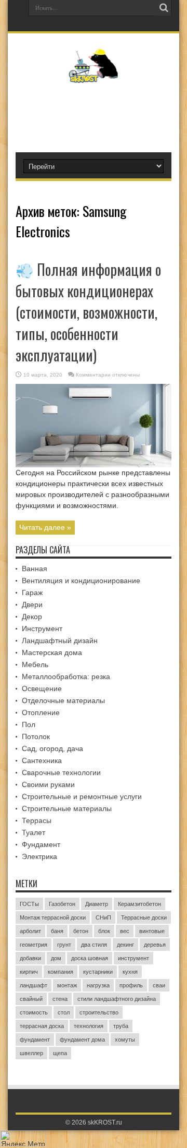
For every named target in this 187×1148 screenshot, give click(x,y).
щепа (60, 1053)
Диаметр (96, 904)
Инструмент (42, 628)
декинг (125, 944)
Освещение (42, 688)
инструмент (133, 958)
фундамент (35, 1039)
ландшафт (33, 985)
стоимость (34, 1012)
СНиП (103, 917)
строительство (98, 1012)
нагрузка (98, 985)
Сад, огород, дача (52, 748)
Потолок (36, 736)
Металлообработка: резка (66, 676)
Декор (32, 616)
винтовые (152, 931)
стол (64, 1012)
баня (57, 931)
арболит (30, 931)
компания (60, 972)
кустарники (98, 972)
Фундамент (41, 844)
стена (60, 999)
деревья (155, 944)
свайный (31, 999)
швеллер (31, 1053)
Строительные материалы (67, 808)
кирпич (29, 972)
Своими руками (48, 784)
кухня (130, 972)
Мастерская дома (52, 652)
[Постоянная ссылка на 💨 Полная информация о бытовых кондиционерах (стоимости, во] (93, 465)
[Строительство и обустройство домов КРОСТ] (94, 75)
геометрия (33, 944)
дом (56, 958)
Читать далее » (45, 527)
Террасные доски (144, 917)
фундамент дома (82, 1039)
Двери (32, 604)
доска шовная (89, 958)
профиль (131, 985)
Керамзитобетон (139, 904)
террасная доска (42, 1026)
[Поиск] (163, 8)
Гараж (32, 592)
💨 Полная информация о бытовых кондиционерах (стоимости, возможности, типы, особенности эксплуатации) (88, 312)
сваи (159, 985)
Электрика (39, 856)
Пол (28, 724)
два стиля (94, 944)
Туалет (33, 832)
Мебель (35, 664)
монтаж (67, 985)
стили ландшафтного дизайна (116, 999)
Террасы (36, 820)
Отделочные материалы (63, 700)
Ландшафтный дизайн (60, 640)
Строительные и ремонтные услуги (82, 796)
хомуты (125, 1039)
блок (104, 931)
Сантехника (42, 760)
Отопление (41, 712)
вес (124, 931)
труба (120, 1026)
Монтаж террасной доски (53, 917)
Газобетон (62, 904)
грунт (64, 944)
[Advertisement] (99, 113)
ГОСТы (29, 904)
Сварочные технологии (61, 772)
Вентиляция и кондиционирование (81, 580)
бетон (80, 931)
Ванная (34, 568)
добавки (30, 958)
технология (88, 1026)
